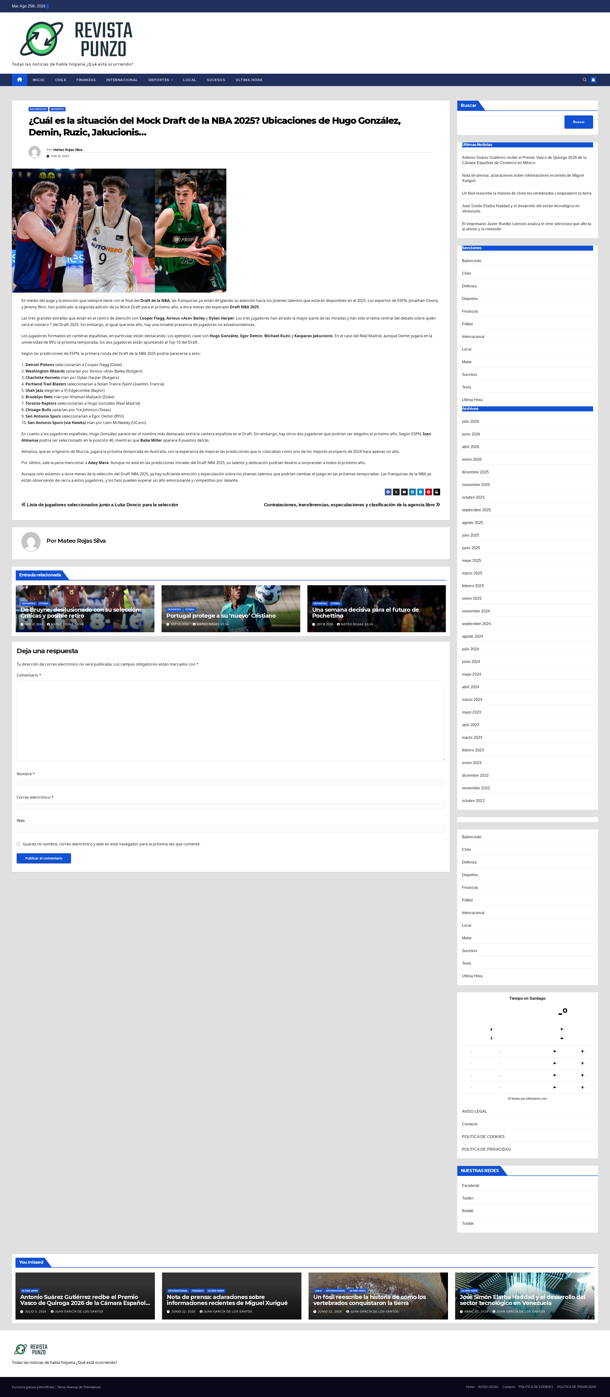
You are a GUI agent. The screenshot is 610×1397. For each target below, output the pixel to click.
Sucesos (216, 80)
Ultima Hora (249, 80)
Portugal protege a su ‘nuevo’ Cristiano (221, 615)
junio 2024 (471, 662)
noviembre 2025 (476, 485)
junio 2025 (471, 548)
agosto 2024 (472, 636)
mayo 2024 (471, 674)
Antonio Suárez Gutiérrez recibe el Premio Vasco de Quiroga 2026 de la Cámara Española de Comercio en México (84, 1303)
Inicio (39, 80)
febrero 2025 (473, 586)
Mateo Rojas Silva (67, 150)
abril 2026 (470, 447)
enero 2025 (472, 598)
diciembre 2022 (475, 775)
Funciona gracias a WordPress (33, 1387)
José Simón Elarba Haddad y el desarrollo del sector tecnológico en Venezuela (522, 1300)
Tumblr (468, 1223)
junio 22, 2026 (183, 1311)
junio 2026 (471, 434)
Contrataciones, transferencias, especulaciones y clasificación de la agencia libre (350, 504)
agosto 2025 (472, 523)
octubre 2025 (473, 497)
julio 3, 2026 (36, 1311)
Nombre (26, 773)
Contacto (470, 1124)
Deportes (159, 80)
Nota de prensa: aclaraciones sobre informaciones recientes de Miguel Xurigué (227, 1300)
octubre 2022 (473, 801)
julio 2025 (470, 535)
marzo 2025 (472, 573)
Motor (467, 362)
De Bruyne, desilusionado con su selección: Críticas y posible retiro (80, 612)
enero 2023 (472, 763)
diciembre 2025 (475, 472)
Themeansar (92, 1387)
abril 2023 (470, 725)
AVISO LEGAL (474, 1111)
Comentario (29, 675)
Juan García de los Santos (79, 1311)
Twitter (467, 1198)
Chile (60, 80)
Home (470, 1387)
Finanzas (86, 80)
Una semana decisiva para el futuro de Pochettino (365, 612)
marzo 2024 (472, 700)
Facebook (470, 1186)
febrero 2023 (473, 750)
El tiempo (514, 1098)
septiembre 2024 (476, 624)
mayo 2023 (471, 712)
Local (189, 80)
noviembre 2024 (476, 611)
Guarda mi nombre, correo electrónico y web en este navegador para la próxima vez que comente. (111, 844)
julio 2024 (470, 649)
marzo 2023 (472, 737)
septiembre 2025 (476, 510)
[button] (585, 80)
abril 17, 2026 (476, 1311)
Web (21, 820)
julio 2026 (470, 421)
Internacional (122, 80)
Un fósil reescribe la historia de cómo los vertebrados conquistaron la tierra (526, 193)
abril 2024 (470, 687)
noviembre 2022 (476, 788)
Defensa (469, 286)
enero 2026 (472, 459)
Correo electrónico (35, 797)
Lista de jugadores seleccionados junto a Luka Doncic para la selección (102, 504)
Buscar (469, 105)
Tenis (466, 387)
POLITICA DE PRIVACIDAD (486, 1149)
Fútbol (44, 603)
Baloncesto (38, 109)
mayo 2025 (471, 561)
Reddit (467, 1211)
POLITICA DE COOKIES (483, 1137)
